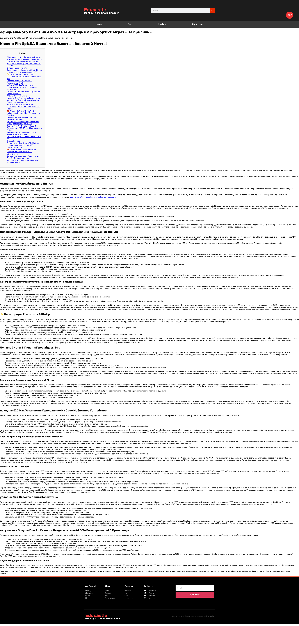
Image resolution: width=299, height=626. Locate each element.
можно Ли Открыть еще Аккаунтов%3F (24, 59)
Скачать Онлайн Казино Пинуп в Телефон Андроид (21, 118)
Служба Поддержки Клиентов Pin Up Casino (23, 107)
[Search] (212, 10)
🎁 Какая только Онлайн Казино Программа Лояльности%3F (21, 150)
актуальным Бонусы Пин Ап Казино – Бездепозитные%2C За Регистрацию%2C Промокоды (23, 102)
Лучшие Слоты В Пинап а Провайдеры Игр (24, 77)
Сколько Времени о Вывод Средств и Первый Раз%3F (23, 92)
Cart (130, 24)
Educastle (95, 9)
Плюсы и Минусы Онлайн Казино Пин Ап (24, 138)
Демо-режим (12, 154)
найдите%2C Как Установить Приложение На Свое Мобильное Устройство (22, 87)
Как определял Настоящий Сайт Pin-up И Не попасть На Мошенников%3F (24, 71)
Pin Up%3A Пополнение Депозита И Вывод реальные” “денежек (23, 123)
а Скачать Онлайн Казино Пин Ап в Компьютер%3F (22, 161)
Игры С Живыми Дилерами (19, 96)
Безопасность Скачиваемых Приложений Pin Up (19, 82)
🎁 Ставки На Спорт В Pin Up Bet (21, 111)
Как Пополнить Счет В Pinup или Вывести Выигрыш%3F (21, 133)
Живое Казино (13, 141)
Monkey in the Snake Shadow (101, 12)
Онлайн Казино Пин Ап (17, 68)
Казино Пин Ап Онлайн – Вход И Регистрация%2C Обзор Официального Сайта (24, 128)
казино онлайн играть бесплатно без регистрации (93, 197)
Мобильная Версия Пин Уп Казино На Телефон (23, 114)
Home (99, 24)
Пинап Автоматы (14, 147)
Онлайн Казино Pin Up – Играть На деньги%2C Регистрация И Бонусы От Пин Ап (24, 63)
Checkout (161, 24)
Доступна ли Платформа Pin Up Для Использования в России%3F (23, 144)
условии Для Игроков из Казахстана (23, 98)
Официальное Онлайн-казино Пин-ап (24, 57)
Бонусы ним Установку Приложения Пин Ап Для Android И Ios (23, 157)
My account (197, 24)
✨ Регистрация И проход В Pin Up (22, 74)
